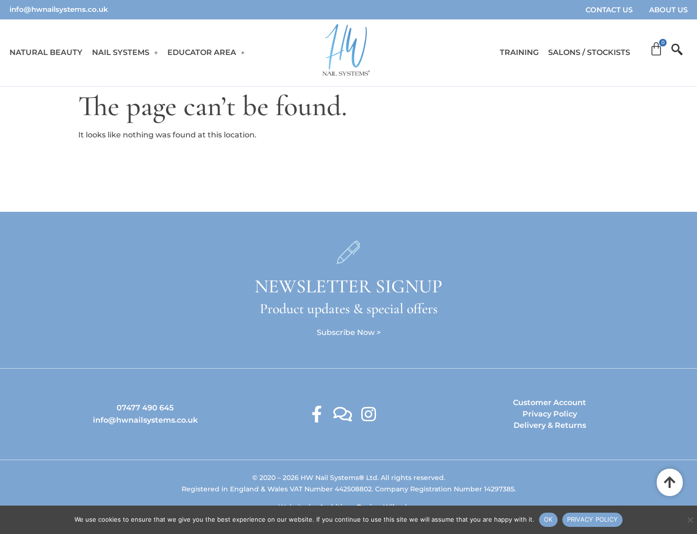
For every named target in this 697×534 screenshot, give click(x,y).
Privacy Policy (550, 413)
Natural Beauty (46, 52)
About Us (668, 9)
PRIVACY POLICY (592, 519)
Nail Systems (120, 52)
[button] (125, 52)
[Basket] (656, 49)
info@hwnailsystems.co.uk (58, 9)
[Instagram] (368, 414)
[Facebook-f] (316, 414)
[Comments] (342, 414)
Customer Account (549, 402)
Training (519, 52)
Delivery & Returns (550, 425)
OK (548, 519)
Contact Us (609, 9)
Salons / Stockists (589, 52)
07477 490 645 (145, 407)
